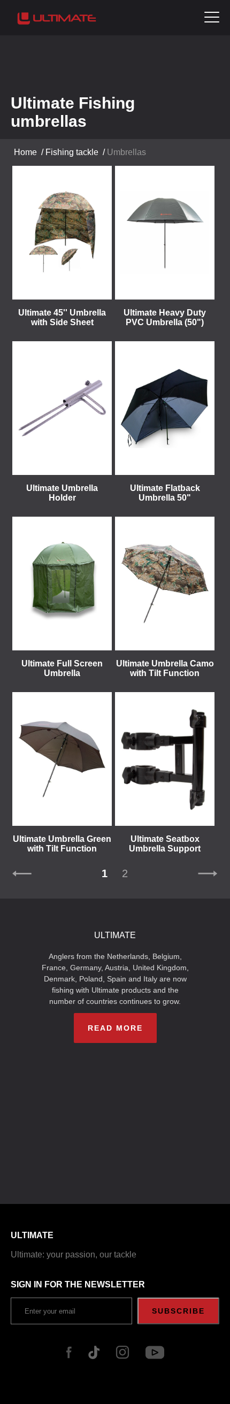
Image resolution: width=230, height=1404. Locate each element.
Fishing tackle (71, 152)
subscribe (178, 1311)
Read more (115, 1028)
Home (25, 152)
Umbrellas (126, 152)
